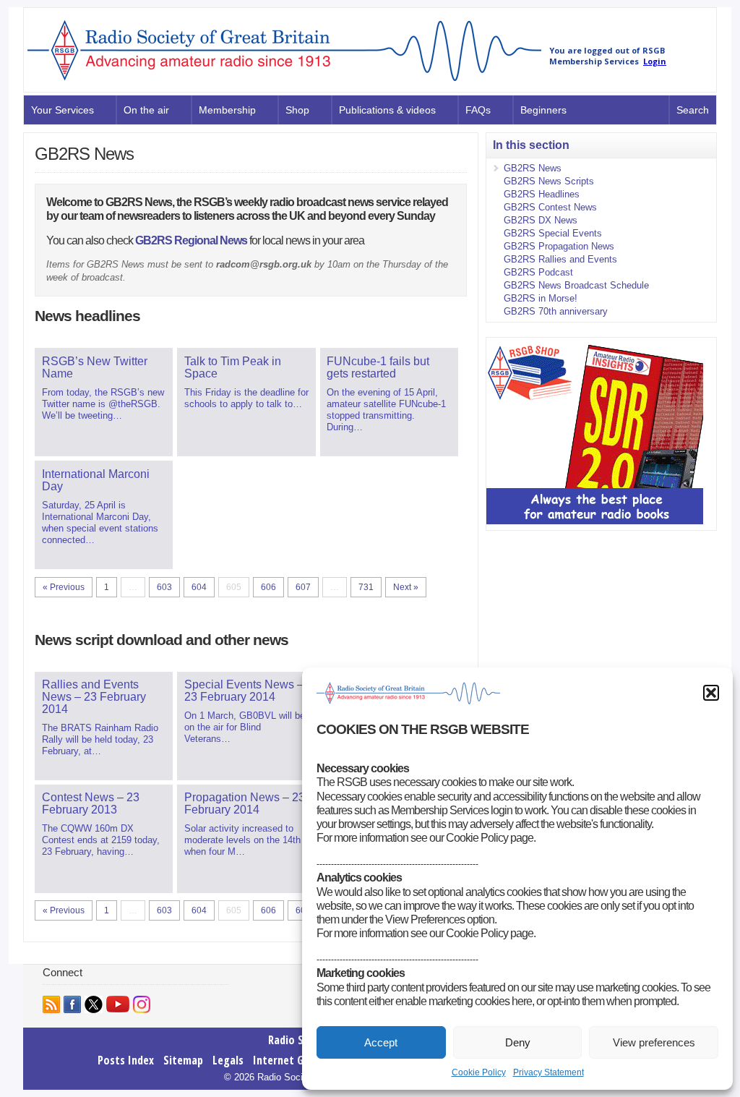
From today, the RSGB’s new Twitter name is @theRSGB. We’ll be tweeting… (103, 388)
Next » (405, 587)
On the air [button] (146, 110)
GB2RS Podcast (538, 272)
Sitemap (183, 1060)
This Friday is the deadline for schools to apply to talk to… (246, 382)
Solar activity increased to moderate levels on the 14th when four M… (244, 824)
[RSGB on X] (94, 1004)
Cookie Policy (479, 1072)
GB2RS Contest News (550, 207)
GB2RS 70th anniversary (556, 311)
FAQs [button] (478, 110)
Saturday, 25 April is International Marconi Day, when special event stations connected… (100, 506)
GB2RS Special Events (553, 233)
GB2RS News (533, 168)
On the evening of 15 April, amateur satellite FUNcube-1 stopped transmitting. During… (386, 393)
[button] (711, 693)
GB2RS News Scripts (549, 181)
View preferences (654, 1042)
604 (199, 587)
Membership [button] (227, 110)
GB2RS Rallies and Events (560, 259)
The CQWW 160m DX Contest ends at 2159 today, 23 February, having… (101, 824)
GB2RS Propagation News (559, 246)
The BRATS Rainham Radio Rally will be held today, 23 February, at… (100, 717)
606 (268, 587)
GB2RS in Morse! (540, 298)
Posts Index (126, 1060)
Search (692, 110)
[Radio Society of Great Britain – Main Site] (284, 82)
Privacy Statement (548, 1072)
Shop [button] (297, 110)
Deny (517, 1042)
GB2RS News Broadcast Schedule (576, 285)
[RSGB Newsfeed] (51, 1004)
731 (366, 587)
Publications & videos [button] (387, 110)
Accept (380, 1042)
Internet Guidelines (299, 1060)
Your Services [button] (62, 110)
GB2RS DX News (540, 220)
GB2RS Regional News (191, 240)
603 (164, 587)
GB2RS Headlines (542, 194)
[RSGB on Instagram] (141, 1004)
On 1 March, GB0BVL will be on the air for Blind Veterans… (244, 711)
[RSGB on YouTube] (117, 1004)
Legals (228, 1060)
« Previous (64, 587)
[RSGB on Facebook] (72, 1004)
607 (303, 587)
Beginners (543, 110)
